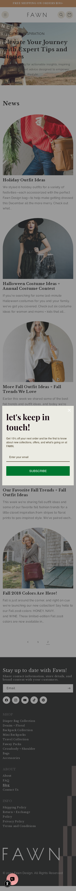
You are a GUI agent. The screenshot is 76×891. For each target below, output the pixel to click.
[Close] (69, 410)
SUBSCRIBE (38, 471)
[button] (7, 883)
